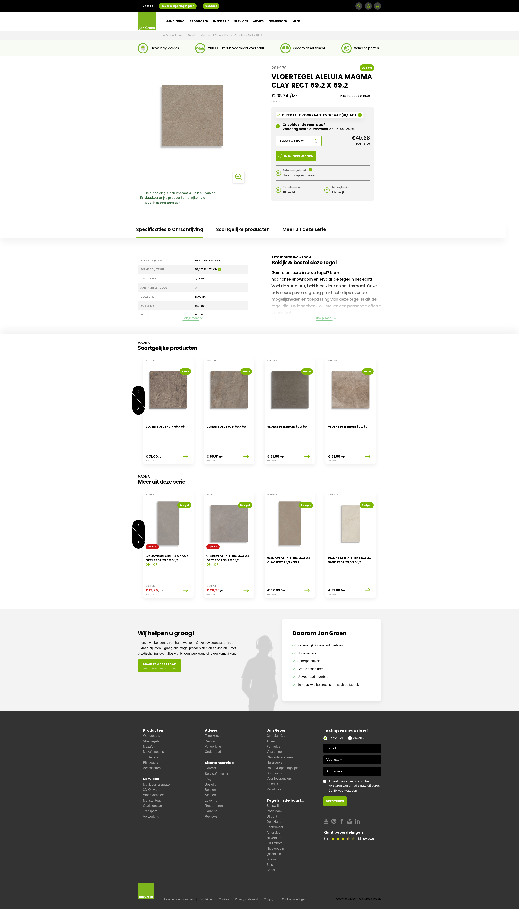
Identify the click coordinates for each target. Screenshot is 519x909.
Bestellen (211, 784)
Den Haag (274, 821)
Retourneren (214, 805)
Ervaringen (278, 21)
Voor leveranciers (279, 778)
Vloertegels (151, 741)
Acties (271, 741)
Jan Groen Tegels (172, 35)
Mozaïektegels (153, 751)
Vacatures (274, 789)
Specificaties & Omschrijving (169, 229)
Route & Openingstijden (177, 6)
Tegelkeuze (213, 735)
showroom (302, 279)
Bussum (272, 859)
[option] (168, 413)
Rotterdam (274, 811)
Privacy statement (246, 899)
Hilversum (274, 838)
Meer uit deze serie (304, 229)
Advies (258, 21)
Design (210, 741)
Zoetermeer (275, 827)
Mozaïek (149, 746)
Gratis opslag (152, 805)
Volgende (138, 411)
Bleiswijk (273, 805)
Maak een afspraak (156, 784)
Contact (211, 6)
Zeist (270, 864)
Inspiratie (221, 21)
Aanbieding (175, 21)
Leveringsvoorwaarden (179, 899)
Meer (296, 21)
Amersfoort (274, 832)
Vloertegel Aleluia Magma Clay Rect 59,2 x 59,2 (231, 35)
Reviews (211, 816)
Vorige (138, 389)
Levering (211, 800)
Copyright (270, 899)
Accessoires (152, 768)
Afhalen (210, 795)
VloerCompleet (154, 795)
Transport (150, 811)
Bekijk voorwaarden (342, 790)
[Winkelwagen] (377, 6)
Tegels (192, 35)
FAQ (208, 779)
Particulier (335, 738)
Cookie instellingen (294, 899)
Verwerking (151, 816)
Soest (271, 870)
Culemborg (275, 843)
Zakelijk (148, 6)
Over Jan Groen (278, 735)
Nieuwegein (275, 848)
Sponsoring (275, 773)
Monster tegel (152, 800)
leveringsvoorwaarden (163, 203)
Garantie (211, 811)
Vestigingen (275, 751)
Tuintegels (150, 757)
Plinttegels (150, 762)
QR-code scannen (280, 757)
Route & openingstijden (283, 768)
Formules (273, 746)
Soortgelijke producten (243, 229)
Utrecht (272, 816)
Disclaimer (206, 899)
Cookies (224, 899)
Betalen (210, 789)
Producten (199, 21)
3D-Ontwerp (151, 789)
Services (241, 21)
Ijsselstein (274, 854)
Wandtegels (151, 735)
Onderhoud (213, 751)
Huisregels (274, 762)
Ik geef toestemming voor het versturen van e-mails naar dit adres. (354, 786)
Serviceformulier (216, 773)
